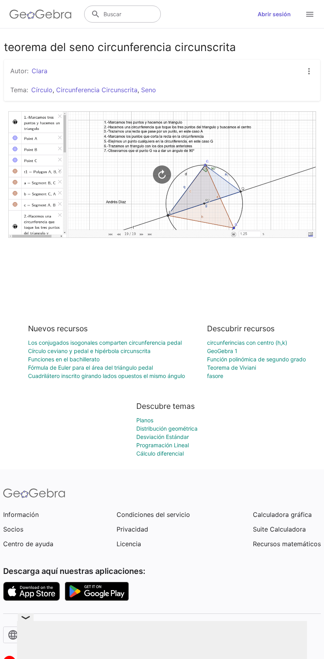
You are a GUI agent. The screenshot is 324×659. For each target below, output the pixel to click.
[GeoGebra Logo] (40, 14)
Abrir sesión (274, 14)
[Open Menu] (310, 14)
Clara (39, 71)
